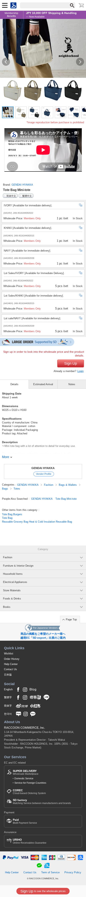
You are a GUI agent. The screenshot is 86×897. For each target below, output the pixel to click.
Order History (11, 658)
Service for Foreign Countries (30, 782)
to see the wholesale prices (43, 891)
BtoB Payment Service (25, 821)
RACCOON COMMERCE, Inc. (24, 727)
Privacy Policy (72, 872)
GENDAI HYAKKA (22, 184)
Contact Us (10, 669)
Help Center (11, 664)
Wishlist (8, 653)
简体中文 (11, 195)
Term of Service (50, 872)
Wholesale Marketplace (25, 772)
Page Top (71, 619)
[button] (6, 62)
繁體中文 (27, 195)
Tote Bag (7, 517)
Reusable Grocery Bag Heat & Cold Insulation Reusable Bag (37, 521)
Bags (5, 488)
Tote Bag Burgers (12, 514)
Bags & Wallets (68, 484)
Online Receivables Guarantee (29, 841)
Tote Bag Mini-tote (66, 498)
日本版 (8, 674)
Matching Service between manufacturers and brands (42, 801)
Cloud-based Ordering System (29, 792)
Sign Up (70, 363)
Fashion (49, 484)
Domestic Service (23, 778)
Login (80, 371)
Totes (17, 488)
